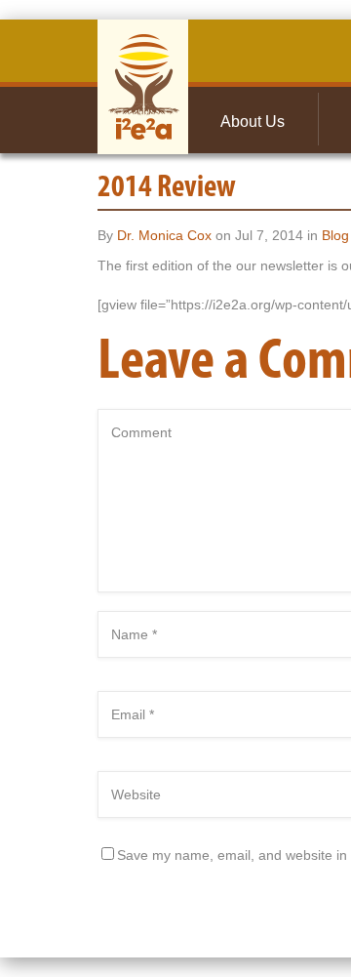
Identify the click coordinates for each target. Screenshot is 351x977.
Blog (335, 235)
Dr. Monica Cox (164, 235)
